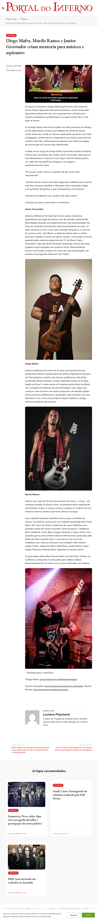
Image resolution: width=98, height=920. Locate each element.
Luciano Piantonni (13, 66)
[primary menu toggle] (3, 8)
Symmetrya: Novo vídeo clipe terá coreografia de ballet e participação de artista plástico (25, 819)
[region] (49, 914)
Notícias (11, 35)
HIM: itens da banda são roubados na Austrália (22, 880)
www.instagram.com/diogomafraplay (58, 679)
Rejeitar (73, 915)
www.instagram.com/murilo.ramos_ (51, 689)
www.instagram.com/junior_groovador (63, 686)
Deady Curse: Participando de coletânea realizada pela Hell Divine (70, 794)
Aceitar (88, 915)
